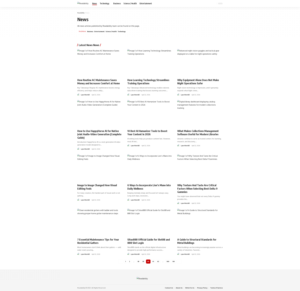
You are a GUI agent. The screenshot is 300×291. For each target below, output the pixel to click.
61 (153, 261)
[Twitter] (206, 3)
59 (143, 261)
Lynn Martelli (85, 95)
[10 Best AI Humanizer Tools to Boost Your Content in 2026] (150, 113)
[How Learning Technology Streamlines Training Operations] (150, 62)
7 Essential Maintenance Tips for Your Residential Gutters (98, 241)
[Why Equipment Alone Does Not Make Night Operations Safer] (200, 62)
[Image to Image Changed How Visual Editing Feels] (100, 168)
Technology (122, 31)
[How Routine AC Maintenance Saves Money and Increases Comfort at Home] (100, 62)
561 (173, 261)
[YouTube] (208, 3)
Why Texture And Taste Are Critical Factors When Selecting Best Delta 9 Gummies (197, 188)
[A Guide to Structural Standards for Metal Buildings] (200, 222)
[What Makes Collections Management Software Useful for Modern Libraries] (200, 113)
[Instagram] (211, 3)
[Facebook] (203, 3)
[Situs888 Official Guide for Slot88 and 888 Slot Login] (150, 222)
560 (168, 261)
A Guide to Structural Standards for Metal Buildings (196, 241)
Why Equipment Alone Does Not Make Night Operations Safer (198, 81)
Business (90, 31)
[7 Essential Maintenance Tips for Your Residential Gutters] (100, 222)
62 (158, 261)
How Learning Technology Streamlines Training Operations (148, 81)
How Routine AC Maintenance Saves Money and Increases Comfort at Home (98, 81)
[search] (215, 4)
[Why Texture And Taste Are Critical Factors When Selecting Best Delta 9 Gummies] (200, 168)
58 (138, 261)
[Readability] (82, 3)
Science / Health (111, 31)
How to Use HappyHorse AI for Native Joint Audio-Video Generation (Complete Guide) (99, 134)
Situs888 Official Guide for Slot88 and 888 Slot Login (148, 241)
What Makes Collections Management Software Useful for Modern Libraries (198, 132)
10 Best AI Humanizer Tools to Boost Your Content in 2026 (147, 132)
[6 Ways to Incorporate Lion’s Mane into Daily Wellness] (150, 168)
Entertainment (99, 31)
